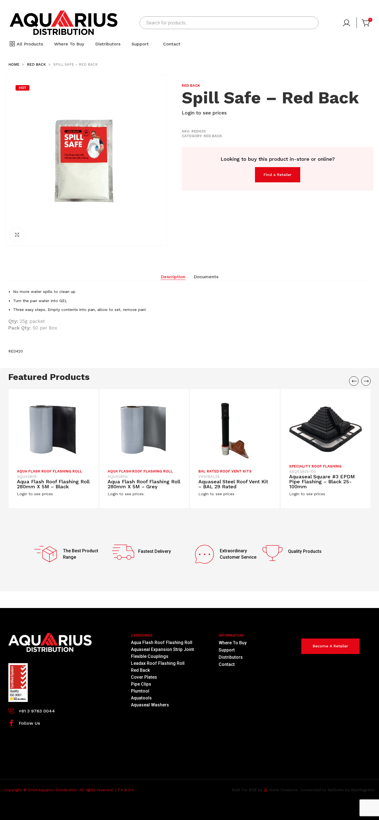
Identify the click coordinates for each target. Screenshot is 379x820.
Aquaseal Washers (150, 704)
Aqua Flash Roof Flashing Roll (49, 471)
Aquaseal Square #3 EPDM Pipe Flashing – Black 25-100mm (322, 481)
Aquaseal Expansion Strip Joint (162, 649)
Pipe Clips (141, 684)
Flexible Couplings (149, 656)
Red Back (37, 64)
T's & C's (125, 790)
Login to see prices (204, 113)
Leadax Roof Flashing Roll (158, 663)
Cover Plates (144, 677)
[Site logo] (63, 22)
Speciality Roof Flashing (315, 466)
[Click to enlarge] (17, 235)
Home (14, 64)
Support (227, 650)
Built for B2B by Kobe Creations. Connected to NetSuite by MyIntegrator (303, 790)
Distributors (231, 657)
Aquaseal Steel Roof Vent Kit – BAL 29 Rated (233, 484)
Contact (227, 664)
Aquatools (141, 698)
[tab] (173, 277)
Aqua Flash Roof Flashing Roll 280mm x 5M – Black (53, 484)
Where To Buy (233, 642)
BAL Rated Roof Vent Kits (225, 471)
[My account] (347, 22)
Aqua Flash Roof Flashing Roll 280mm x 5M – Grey (144, 484)
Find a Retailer (278, 174)
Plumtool (140, 691)
